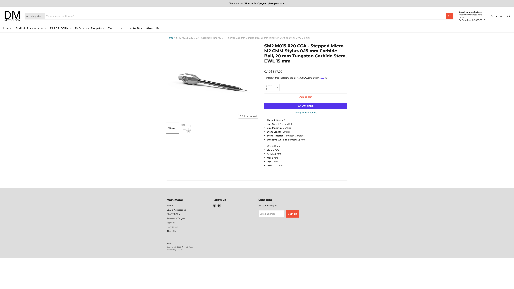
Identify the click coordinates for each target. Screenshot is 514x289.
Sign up (292, 214)
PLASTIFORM (60, 28)
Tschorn (114, 28)
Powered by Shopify (174, 250)
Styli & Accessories (30, 28)
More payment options (305, 112)
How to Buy (134, 28)
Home (7, 28)
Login (498, 16)
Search (169, 243)
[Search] (449, 16)
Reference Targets (89, 28)
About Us (153, 28)
